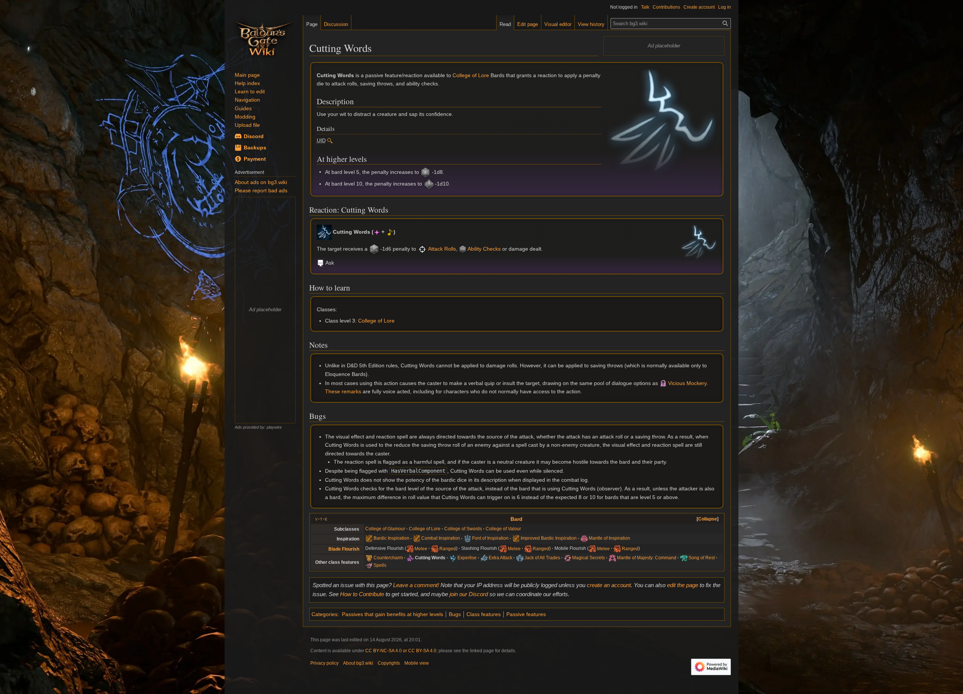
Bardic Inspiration (391, 538)
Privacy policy (324, 663)
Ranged (447, 548)
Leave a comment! (416, 585)
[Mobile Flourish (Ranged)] (617, 548)
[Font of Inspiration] (467, 538)
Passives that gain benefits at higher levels (392, 614)
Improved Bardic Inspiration (549, 538)
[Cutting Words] (324, 232)
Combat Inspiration (440, 538)
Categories (324, 614)
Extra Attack (500, 557)
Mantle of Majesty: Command (646, 557)
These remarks (343, 391)
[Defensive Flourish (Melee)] (410, 548)
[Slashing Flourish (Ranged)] (528, 548)
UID (321, 140)
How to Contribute (362, 594)
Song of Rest (701, 557)
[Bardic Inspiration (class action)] (369, 538)
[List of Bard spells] (369, 565)
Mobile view (416, 663)
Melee (421, 548)
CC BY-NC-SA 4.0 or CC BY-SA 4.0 (400, 650)
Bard (516, 519)
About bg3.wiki (358, 663)
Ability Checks (484, 249)
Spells (380, 565)
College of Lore (471, 75)
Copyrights (389, 663)
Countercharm (388, 557)
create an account (609, 585)
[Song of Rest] (684, 557)
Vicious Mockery (687, 383)
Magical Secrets (588, 557)
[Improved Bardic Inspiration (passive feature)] (516, 538)
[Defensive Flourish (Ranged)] (435, 548)
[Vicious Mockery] (663, 383)
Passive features (526, 614)
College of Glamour (385, 528)
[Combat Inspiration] (417, 538)
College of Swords (463, 528)
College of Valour (503, 528)
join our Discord (469, 594)
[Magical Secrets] (567, 557)
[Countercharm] (369, 557)
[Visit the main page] (264, 38)
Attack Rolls (442, 249)
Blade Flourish (343, 549)
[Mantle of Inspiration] (584, 538)
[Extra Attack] (484, 557)
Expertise (467, 557)
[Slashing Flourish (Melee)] (503, 548)
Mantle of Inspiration (609, 538)
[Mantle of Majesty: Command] (612, 557)
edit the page (682, 585)
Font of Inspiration (490, 538)
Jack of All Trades (542, 557)
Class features (483, 614)
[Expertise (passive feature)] (453, 557)
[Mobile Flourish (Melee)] (592, 548)
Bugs (455, 614)
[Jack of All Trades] (520, 557)
